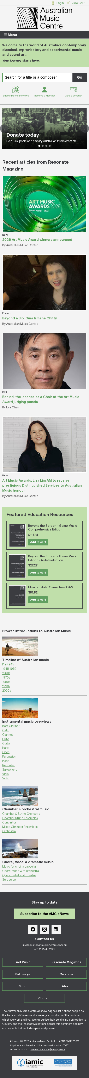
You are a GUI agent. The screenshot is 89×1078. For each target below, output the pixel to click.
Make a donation (73, 95)
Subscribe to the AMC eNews (44, 914)
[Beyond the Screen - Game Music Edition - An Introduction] (17, 566)
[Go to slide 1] (39, 146)
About (66, 986)
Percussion (9, 756)
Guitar (6, 743)
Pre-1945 (8, 664)
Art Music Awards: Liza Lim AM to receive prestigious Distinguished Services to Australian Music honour (42, 485)
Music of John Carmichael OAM (50, 587)
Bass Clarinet (11, 726)
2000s (6, 690)
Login (60, 3)
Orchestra (9, 831)
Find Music (22, 962)
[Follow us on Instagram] (44, 929)
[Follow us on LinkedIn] (56, 929)
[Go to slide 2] (43, 146)
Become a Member (44, 95)
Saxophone (9, 769)
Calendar (66, 974)
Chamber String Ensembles (20, 818)
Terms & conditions (40, 1049)
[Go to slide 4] (50, 146)
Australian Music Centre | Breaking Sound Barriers (44, 18)
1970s (6, 677)
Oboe (6, 752)
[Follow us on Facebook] (32, 929)
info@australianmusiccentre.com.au (45, 945)
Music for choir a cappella (19, 866)
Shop (22, 986)
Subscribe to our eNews (16, 95)
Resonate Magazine (66, 962)
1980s (6, 682)
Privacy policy (58, 1049)
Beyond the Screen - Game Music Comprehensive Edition (52, 527)
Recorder (8, 765)
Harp (5, 747)
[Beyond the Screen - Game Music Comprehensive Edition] (17, 535)
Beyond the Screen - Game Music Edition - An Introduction (52, 558)
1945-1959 (9, 668)
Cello (5, 730)
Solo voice (9, 879)
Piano (5, 761)
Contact (44, 998)
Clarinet (7, 734)
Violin (5, 778)
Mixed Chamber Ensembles (19, 826)
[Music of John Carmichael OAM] (17, 595)
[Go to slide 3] (46, 146)
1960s (6, 673)
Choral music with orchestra (20, 871)
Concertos (9, 822)
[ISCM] (63, 1063)
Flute (5, 739)
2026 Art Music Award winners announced (37, 239)
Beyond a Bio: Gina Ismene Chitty (29, 318)
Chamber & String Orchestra (21, 813)
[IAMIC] (30, 1062)
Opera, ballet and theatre (19, 875)
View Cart (78, 3)
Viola (5, 774)
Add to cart (38, 542)
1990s (6, 686)
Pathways (22, 974)
